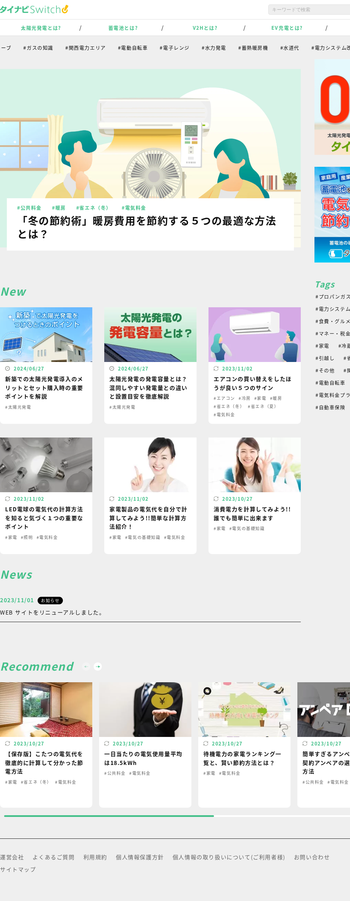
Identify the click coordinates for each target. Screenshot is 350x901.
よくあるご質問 (53, 857)
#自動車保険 (330, 407)
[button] (98, 666)
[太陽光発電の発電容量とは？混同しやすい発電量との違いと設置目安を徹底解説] (150, 365)
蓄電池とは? (123, 27)
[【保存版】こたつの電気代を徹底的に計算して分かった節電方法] (46, 745)
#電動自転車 (122, 47)
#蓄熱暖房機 (242, 47)
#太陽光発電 (18, 407)
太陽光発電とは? (41, 27)
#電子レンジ (164, 47)
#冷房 (245, 398)
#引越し (325, 357)
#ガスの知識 (27, 47)
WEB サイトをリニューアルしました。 (52, 612)
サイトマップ (18, 869)
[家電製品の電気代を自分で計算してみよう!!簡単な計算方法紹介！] (150, 496)
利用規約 (95, 857)
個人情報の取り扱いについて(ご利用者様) (229, 857)
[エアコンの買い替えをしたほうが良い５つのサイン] (254, 365)
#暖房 (59, 207)
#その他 (325, 370)
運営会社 (12, 857)
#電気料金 (134, 207)
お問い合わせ (312, 857)
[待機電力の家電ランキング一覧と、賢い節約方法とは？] (244, 745)
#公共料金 (29, 207)
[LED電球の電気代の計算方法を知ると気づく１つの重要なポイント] (46, 496)
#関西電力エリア (74, 47)
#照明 (27, 537)
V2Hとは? (205, 27)
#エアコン (224, 398)
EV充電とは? (287, 27)
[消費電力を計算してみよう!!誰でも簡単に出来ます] (254, 496)
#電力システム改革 (323, 47)
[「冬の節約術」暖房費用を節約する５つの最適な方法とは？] (150, 158)
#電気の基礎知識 (143, 537)
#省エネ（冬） (93, 207)
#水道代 (278, 47)
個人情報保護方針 (140, 857)
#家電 (260, 398)
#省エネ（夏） (263, 406)
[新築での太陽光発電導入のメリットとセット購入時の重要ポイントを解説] (46, 365)
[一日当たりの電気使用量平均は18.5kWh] (145, 745)
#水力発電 (203, 47)
